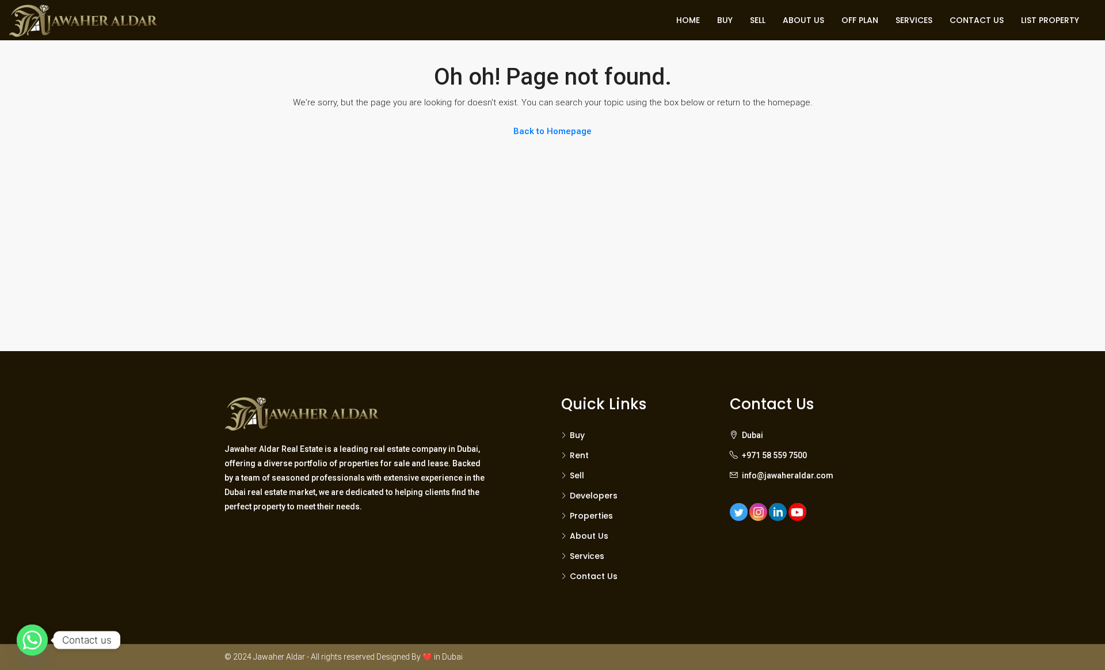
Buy (577, 435)
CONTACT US (977, 20)
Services (587, 556)
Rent (579, 455)
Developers (594, 495)
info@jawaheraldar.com (787, 475)
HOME (688, 20)
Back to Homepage (552, 131)
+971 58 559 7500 (774, 455)
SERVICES (914, 20)
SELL (757, 20)
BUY (725, 20)
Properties (591, 515)
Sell (577, 475)
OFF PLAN (859, 20)
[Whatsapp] (32, 640)
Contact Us (594, 576)
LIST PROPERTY (1050, 20)
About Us (589, 536)
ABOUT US (803, 20)
